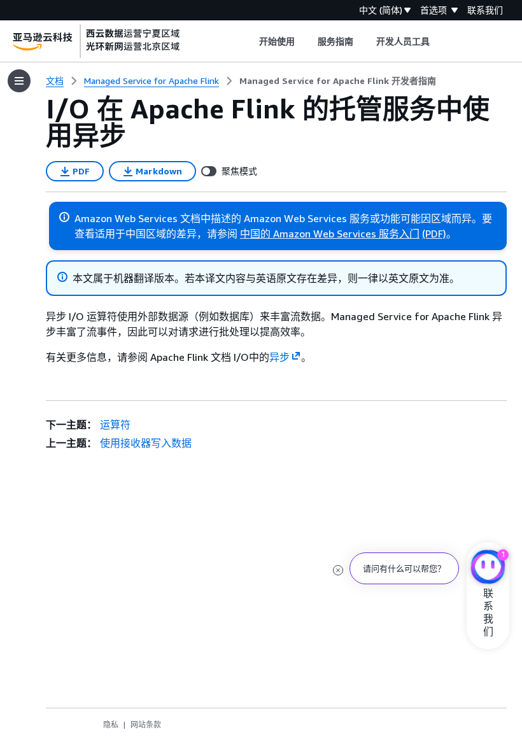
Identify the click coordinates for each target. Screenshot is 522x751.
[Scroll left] (249, 41)
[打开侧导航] (19, 80)
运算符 (115, 424)
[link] (337, 80)
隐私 (110, 724)
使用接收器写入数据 (146, 443)
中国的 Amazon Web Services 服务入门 (330, 233)
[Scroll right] (440, 41)
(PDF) (434, 233)
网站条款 (145, 724)
